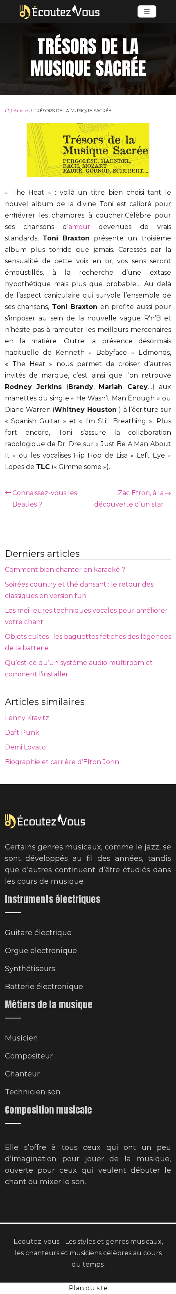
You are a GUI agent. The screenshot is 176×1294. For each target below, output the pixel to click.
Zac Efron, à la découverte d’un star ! (129, 504)
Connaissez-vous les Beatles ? (44, 498)
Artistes (21, 110)
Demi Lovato (25, 747)
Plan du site (88, 1288)
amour (79, 227)
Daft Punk (22, 732)
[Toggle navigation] (147, 11)
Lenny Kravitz (27, 718)
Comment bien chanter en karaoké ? (65, 570)
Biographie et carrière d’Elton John (62, 762)
